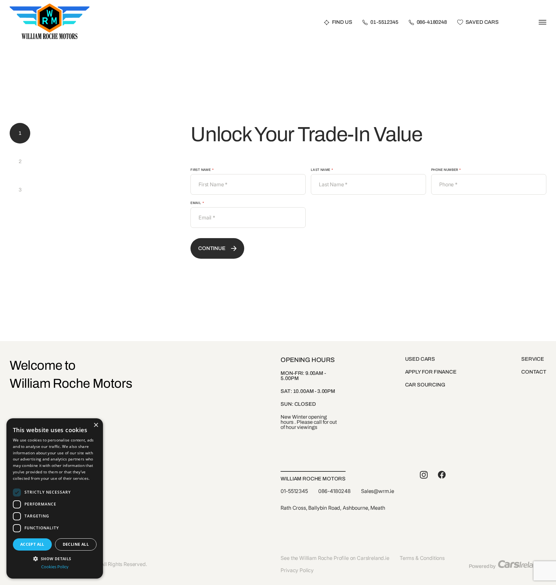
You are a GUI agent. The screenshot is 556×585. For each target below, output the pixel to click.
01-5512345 (384, 22)
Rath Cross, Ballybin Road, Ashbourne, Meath (333, 508)
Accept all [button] (32, 544)
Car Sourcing (425, 384)
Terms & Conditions (422, 558)
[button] (55, 558)
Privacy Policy (297, 570)
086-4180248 (432, 22)
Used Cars (420, 359)
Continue (212, 248)
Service (532, 359)
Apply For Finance (431, 372)
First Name (202, 170)
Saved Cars (482, 22)
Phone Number (446, 170)
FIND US (342, 22)
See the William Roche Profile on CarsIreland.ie (335, 558)
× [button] (95, 425)
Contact (533, 372)
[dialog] (54, 498)
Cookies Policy (55, 567)
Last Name (322, 170)
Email (197, 203)
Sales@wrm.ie (377, 491)
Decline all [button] (76, 544)
